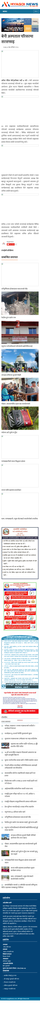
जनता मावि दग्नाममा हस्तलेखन (11, 490)
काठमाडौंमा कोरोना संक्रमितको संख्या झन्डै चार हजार (20, 774)
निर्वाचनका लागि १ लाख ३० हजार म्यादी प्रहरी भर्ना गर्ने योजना (21, 782)
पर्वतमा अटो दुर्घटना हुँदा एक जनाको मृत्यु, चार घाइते (24, 853)
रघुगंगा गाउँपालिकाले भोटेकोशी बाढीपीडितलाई (16, 346)
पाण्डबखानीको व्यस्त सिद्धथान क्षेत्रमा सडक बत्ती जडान (20, 861)
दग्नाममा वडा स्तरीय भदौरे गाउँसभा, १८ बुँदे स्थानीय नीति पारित (24, 745)
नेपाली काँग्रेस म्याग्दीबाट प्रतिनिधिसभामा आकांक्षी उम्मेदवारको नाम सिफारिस (21, 767)
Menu (36, 11)
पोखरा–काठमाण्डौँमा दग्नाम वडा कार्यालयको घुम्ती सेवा (21, 845)
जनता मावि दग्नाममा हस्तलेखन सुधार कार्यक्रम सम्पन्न (23, 869)
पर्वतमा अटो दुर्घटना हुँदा (9, 432)
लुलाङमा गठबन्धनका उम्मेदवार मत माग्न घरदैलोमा (21, 738)
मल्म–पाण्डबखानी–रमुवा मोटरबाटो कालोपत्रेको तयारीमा (19, 518)
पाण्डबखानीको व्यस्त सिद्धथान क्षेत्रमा (13, 461)
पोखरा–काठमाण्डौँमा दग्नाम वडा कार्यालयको (15, 403)
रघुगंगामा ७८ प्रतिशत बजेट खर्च (15, 812)
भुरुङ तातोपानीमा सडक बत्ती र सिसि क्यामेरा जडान (21, 760)
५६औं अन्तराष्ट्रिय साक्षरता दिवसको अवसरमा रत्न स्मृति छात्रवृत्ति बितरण (20, 754)
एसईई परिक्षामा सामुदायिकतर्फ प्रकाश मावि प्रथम (20, 801)
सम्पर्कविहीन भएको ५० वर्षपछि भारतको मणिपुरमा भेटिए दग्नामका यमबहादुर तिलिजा (19, 886)
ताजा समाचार (5, 721)
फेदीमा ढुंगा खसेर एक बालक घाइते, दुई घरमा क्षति (21, 822)
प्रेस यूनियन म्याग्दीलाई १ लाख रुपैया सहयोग (19, 806)
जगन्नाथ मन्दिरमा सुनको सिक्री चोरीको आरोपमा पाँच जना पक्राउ (23, 836)
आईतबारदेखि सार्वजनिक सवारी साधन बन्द (19, 788)
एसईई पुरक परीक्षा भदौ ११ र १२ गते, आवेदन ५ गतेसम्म (20, 795)
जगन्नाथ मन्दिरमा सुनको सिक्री (11, 375)
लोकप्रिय (4, 717)
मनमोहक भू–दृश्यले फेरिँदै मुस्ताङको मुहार (18, 733)
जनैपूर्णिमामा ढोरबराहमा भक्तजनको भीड (14, 288)
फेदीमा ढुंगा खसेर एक (8, 317)
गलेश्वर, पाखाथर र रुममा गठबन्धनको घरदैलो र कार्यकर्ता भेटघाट (20, 727)
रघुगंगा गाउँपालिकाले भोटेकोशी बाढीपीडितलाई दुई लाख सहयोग (21, 829)
